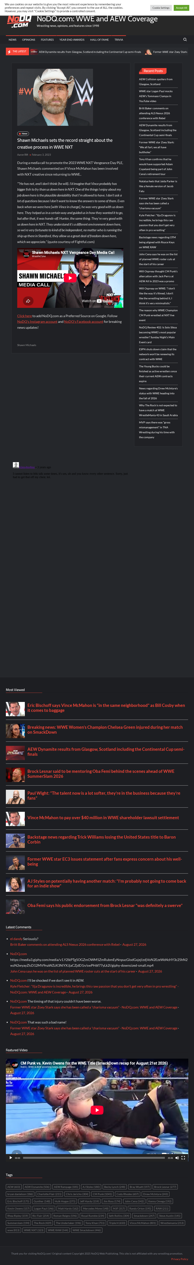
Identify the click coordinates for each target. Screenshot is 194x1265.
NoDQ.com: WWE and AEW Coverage (97, 18)
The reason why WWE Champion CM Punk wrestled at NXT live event (158, 315)
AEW (13, 1186)
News (12, 39)
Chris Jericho (77, 1194)
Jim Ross (111, 1201)
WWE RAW (58, 1230)
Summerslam (18, 1223)
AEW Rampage (66, 1186)
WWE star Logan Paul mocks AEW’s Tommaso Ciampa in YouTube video (156, 96)
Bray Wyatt (140, 1186)
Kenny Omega (159, 1201)
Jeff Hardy (89, 1201)
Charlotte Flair (49, 1194)
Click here (24, 316)
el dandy (16, 939)
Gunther (42, 1201)
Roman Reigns (65, 1215)
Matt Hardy (68, 1208)
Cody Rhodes (128, 1194)
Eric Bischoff (18, 1201)
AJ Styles (91, 1186)
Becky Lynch (114, 1186)
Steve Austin (169, 1215)
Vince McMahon (143, 1223)
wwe (13, 1230)
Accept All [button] (181, 7)
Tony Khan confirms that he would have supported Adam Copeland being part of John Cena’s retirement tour (156, 167)
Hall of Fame (99, 39)
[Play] (11, 1158)
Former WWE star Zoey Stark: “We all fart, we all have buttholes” (156, 147)
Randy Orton (140, 1208)
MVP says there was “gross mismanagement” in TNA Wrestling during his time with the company (157, 430)
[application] (97, 1110)
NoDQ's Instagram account (37, 321)
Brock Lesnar (165, 1186)
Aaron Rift (22, 154)
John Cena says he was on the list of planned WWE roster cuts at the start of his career (158, 259)
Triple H (117, 1223)
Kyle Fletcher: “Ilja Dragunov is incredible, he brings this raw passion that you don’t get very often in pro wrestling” (157, 223)
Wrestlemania (172, 1223)
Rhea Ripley (17, 1215)
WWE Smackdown (87, 1230)
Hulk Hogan (65, 1201)
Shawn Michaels (26, 345)
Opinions (28, 39)
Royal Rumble (92, 1215)
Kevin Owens (18, 1208)
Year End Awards (71, 39)
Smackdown (144, 1215)
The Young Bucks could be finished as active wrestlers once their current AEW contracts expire (158, 374)
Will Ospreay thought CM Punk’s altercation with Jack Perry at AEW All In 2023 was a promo (158, 276)
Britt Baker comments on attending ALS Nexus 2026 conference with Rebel (154, 113)
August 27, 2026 (134, 944)
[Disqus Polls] (71, 407)
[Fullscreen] (183, 1158)
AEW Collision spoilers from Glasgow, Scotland (156, 82)
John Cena (134, 1201)
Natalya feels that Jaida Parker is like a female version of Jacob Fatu (158, 186)
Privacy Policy (179, 1259)
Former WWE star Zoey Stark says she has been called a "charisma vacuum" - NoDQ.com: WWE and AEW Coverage (93, 1007)
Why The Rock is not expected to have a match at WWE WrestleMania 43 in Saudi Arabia (158, 410)
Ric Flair (40, 1215)
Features (47, 39)
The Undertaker (68, 1223)
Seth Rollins (119, 1215)
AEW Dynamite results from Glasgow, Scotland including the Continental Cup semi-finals (62, 51)
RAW (162, 1208)
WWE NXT (33, 1230)
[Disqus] (71, 508)
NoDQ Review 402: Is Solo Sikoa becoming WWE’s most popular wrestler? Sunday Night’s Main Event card (158, 335)
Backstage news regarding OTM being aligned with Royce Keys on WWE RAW (157, 242)
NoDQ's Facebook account (83, 321)
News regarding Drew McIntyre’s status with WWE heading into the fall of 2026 (158, 393)
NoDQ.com (18, 954)
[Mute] (177, 1158)
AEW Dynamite (37, 1186)
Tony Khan (95, 1223)
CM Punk (102, 1194)
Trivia (119, 39)
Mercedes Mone (96, 1208)
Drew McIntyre (155, 1194)
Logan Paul (44, 1208)
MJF (119, 1208)
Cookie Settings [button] (161, 7)
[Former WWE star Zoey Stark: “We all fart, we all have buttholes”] (121, 51)
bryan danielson (20, 1194)
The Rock (42, 1223)
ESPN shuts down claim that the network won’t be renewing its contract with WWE (157, 354)
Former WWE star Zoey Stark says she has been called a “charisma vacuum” (156, 203)
